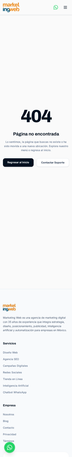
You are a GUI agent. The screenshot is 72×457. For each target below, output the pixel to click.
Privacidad (9, 434)
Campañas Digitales (15, 365)
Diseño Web (10, 352)
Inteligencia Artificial (16, 385)
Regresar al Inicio (18, 162)
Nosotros (8, 414)
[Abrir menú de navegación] (65, 7)
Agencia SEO (11, 359)
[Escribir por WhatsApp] (55, 7)
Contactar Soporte (52, 162)
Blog (5, 421)
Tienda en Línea (13, 379)
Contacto (8, 427)
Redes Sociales (12, 372)
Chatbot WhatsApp (15, 392)
